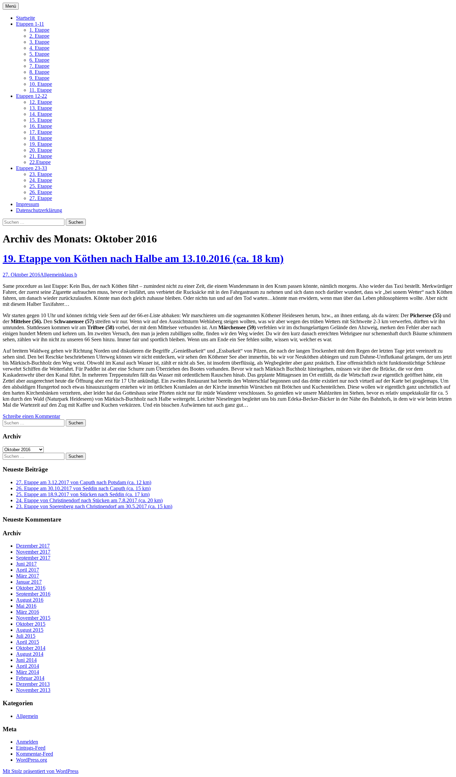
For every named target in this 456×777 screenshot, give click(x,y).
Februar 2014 (30, 678)
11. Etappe (40, 90)
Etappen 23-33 (31, 168)
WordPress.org (31, 760)
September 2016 (33, 594)
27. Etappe (40, 198)
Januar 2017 (29, 582)
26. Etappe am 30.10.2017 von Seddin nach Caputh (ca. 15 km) (83, 488)
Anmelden (27, 742)
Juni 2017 (26, 564)
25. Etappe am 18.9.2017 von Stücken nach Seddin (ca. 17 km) (83, 494)
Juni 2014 (26, 660)
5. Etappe (39, 54)
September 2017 (33, 558)
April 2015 (27, 642)
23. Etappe (40, 174)
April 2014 (27, 666)
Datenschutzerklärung (39, 210)
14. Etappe (40, 114)
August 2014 (29, 654)
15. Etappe (40, 120)
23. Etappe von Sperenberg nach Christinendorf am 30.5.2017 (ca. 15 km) (94, 506)
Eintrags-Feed (30, 748)
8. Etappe (39, 72)
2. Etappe (39, 36)
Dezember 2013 (33, 684)
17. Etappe (40, 132)
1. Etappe (39, 30)
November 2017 (33, 552)
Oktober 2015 (30, 624)
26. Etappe (40, 192)
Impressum (27, 204)
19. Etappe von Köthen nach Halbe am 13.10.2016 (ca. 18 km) (143, 258)
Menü (10, 6)
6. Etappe (39, 60)
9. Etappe (39, 78)
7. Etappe (39, 66)
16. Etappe (40, 126)
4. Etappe (39, 48)
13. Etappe (40, 108)
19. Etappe (40, 144)
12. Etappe (40, 102)
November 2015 (33, 618)
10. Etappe (40, 84)
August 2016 (29, 600)
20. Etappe (40, 150)
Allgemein (51, 274)
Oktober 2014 (30, 648)
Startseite (25, 18)
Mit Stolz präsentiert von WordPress (40, 771)
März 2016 (27, 612)
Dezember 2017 (33, 546)
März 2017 (27, 576)
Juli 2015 (25, 636)
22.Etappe (40, 162)
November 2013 (33, 690)
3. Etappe (39, 42)
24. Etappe (40, 180)
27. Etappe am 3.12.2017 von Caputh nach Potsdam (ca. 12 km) (83, 482)
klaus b (69, 274)
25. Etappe (40, 186)
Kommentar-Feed (34, 754)
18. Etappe (40, 138)
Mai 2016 (26, 606)
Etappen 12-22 (31, 96)
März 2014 (27, 672)
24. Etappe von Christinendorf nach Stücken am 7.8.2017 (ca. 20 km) (89, 500)
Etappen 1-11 (30, 24)
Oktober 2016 (30, 588)
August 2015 (29, 630)
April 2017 (27, 570)
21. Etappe (40, 156)
